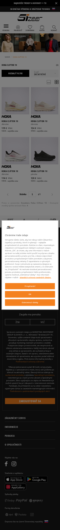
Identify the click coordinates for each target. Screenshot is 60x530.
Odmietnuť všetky (30, 302)
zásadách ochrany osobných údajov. (35, 277)
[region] (29, 265)
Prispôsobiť (30, 286)
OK (30, 294)
